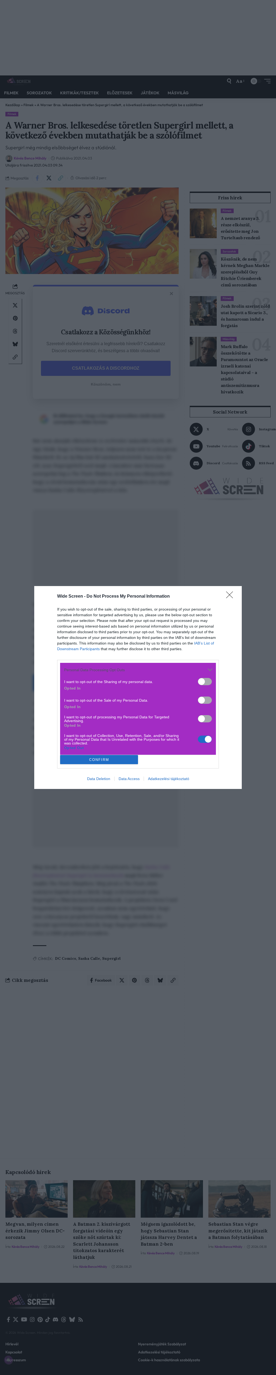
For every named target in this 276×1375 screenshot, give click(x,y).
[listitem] (138, 670)
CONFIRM (99, 760)
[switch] (205, 681)
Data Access (129, 779)
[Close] (231, 596)
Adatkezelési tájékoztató (168, 779)
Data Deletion (98, 779)
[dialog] (138, 687)
